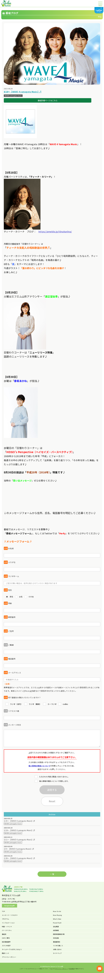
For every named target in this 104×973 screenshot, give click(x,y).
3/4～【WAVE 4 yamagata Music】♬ (19, 849)
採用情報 (56, 930)
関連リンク (5, 953)
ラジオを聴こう (58, 945)
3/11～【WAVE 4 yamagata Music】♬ (19, 840)
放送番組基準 (6, 942)
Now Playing (57, 915)
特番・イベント (7, 926)
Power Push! (57, 923)
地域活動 (56, 938)
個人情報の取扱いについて (39, 766)
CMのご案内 (6, 938)
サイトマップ (57, 953)
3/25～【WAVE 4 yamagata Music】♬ (19, 821)
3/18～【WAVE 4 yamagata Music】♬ (19, 830)
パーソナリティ (7, 930)
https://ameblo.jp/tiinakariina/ (55, 231)
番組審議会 (56, 942)
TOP (3, 911)
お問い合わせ (57, 949)
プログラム (5, 919)
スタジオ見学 (6, 945)
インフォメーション (8, 923)
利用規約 (71, 969)
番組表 (4, 934)
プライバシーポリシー (9, 957)
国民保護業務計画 (58, 934)
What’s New (57, 919)
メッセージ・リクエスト (10, 915)
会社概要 (56, 926)
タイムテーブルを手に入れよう (12, 949)
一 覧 (52, 874)
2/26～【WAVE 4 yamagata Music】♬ (19, 858)
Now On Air (57, 911)
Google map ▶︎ (9, 906)
